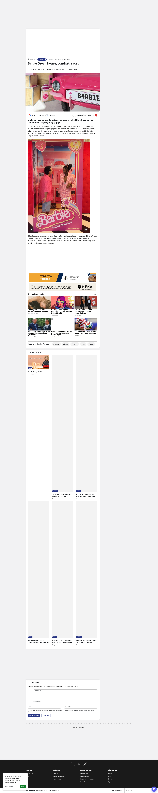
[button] (117, 790)
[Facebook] (73, 764)
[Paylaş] (131, 790)
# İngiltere (74, 344)
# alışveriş (56, 344)
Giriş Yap (46, 715)
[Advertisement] (79, 14)
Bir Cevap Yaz (34, 682)
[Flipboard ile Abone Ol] (50, 115)
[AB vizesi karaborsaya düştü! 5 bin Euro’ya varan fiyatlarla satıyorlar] (62, 573)
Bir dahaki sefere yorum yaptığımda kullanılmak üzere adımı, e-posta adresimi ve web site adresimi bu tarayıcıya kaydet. (62, 710)
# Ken (83, 344)
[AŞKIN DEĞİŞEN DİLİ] (38, 427)
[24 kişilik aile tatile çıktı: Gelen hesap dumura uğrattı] (86, 573)
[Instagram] (85, 764)
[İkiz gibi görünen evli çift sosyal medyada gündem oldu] (38, 573)
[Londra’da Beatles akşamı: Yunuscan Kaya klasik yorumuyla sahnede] (62, 427)
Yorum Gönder (34, 715)
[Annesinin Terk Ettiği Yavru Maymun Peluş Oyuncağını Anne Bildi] (86, 427)
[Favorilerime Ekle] (95, 115)
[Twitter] (79, 764)
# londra (91, 344)
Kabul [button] (22, 786)
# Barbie (65, 344)
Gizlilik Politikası (9, 786)
